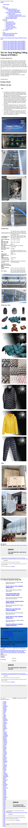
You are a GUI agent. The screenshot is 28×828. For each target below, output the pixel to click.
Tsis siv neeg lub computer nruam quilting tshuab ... (15, 602)
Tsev (4, 6)
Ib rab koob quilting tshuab (13, 11)
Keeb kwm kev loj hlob (10, 23)
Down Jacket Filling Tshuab (11, 17)
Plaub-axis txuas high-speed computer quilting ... (13, 609)
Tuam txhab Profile (10, 21)
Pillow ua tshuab (11, 13)
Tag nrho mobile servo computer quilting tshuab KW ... (14, 624)
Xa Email (2, 656)
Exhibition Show (9, 28)
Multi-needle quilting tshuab (14, 10)
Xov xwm (5, 19)
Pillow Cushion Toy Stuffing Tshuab (13, 12)
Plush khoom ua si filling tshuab (14, 14)
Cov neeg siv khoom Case (11, 27)
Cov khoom (5, 7)
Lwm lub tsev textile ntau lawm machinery (17, 16)
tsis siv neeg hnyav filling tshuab (10, 652)
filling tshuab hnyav (13, 651)
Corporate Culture (9, 25)
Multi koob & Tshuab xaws (11, 9)
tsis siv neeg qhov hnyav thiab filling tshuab (9, 650)
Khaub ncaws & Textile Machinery (10, 33)
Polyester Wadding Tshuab (11, 18)
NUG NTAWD (4, 646)
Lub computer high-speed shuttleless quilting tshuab (12, 594)
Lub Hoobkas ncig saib (10, 24)
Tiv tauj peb (5, 30)
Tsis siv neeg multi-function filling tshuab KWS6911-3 (16, 545)
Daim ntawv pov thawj (10, 26)
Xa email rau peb (4, 79)
